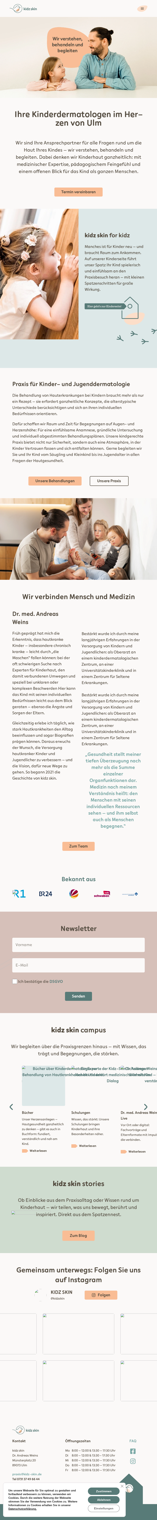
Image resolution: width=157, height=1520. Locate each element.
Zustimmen (104, 1491)
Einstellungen (103, 1508)
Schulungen (31, 1113)
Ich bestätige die (40, 982)
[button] (11, 1107)
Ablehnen (104, 1499)
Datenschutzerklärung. (22, 1508)
